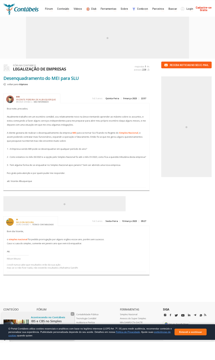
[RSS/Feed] (205, 315)
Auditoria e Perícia (85, 322)
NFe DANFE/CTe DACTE (131, 322)
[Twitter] (176, 315)
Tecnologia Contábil (86, 318)
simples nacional (18, 239)
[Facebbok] (170, 315)
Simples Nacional (128, 132)
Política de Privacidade (128, 332)
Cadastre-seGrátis (204, 8)
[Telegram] (195, 316)
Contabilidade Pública (87, 314)
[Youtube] (182, 315)
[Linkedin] (189, 315)
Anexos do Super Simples (133, 318)
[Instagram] (165, 315)
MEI (74, 132)
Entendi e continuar (190, 332)
